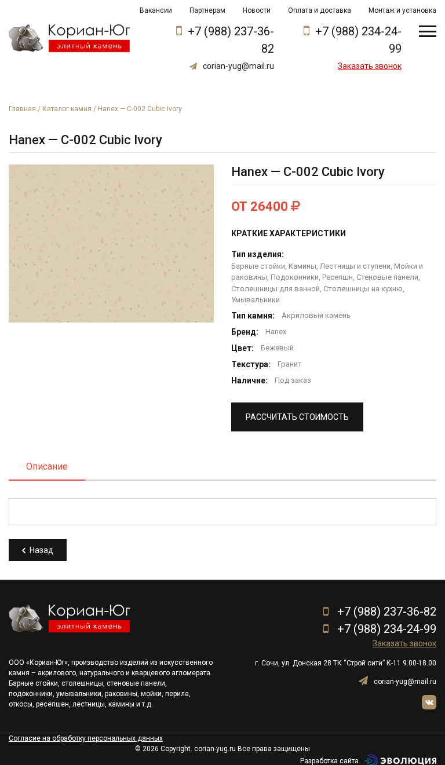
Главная (22, 109)
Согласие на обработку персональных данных (86, 738)
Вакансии (156, 10)
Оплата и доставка (319, 10)
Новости (257, 10)
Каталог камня (67, 109)
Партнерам (207, 10)
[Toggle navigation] (427, 31)
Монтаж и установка (402, 10)
